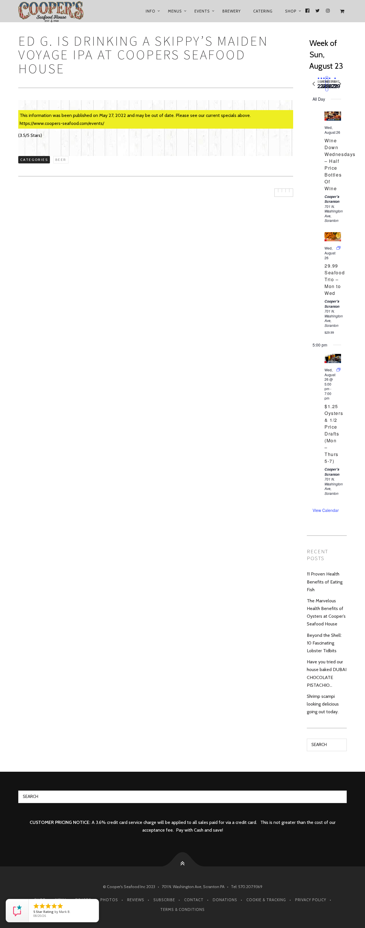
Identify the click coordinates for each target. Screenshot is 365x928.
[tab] (318, 83)
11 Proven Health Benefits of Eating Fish (324, 581)
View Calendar (326, 510)
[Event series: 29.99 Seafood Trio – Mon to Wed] (338, 248)
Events (202, 11)
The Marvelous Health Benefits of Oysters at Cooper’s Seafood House (326, 612)
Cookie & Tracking (266, 899)
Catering (263, 11)
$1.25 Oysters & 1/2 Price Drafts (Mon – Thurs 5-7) (334, 433)
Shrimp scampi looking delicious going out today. (323, 704)
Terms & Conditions (182, 909)
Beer (60, 159)
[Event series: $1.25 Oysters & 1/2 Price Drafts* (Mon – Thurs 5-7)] (338, 369)
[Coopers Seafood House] (57, 11)
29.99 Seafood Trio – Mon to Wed (335, 279)
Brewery (231, 11)
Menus (175, 11)
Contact (194, 899)
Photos (109, 899)
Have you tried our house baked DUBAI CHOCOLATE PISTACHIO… (326, 673)
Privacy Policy (310, 899)
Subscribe (164, 899)
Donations (225, 899)
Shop (291, 11)
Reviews (135, 899)
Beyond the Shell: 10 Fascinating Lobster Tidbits (324, 643)
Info (150, 11)
